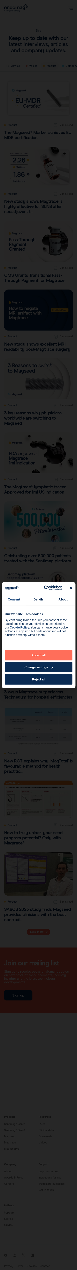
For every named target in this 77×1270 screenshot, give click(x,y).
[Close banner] (70, 587)
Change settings (36, 667)
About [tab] (63, 599)
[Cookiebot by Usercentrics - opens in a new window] (46, 588)
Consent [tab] (14, 599)
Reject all (38, 679)
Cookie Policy (19, 627)
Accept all (38, 655)
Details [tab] (38, 599)
